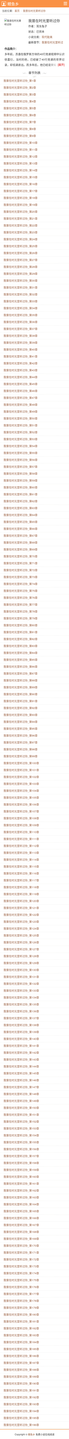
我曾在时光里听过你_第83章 (21, 646)
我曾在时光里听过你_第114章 (21, 859)
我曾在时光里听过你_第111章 (21, 839)
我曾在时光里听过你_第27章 (21, 260)
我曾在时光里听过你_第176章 (21, 1287)
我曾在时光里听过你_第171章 (21, 1252)
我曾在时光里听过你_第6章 (20, 115)
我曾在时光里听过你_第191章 (21, 1390)
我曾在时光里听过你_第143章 (21, 1059)
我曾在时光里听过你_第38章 (21, 336)
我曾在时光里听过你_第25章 (21, 246)
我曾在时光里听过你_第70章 (21, 556)
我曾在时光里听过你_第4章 (20, 101)
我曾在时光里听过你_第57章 (21, 467)
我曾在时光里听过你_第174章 (21, 1273)
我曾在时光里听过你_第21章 (21, 218)
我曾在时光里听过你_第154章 (21, 1135)
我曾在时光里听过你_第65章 (21, 522)
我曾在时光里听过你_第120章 (21, 901)
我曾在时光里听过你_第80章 (21, 625)
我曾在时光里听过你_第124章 (21, 928)
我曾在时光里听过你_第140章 (21, 1039)
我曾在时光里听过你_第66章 (21, 529)
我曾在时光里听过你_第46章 (21, 391)
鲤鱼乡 (13, 4)
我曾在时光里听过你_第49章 (21, 411)
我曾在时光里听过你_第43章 (21, 370)
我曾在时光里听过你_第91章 (21, 701)
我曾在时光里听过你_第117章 (21, 880)
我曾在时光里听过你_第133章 (21, 990)
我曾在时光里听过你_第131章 (21, 977)
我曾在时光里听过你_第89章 (21, 687)
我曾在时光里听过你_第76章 (21, 598)
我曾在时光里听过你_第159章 (21, 1170)
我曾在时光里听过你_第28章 (21, 267)
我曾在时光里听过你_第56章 (21, 460)
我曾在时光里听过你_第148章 (21, 1094)
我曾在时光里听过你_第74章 (21, 584)
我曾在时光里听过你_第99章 (21, 756)
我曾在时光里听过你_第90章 (21, 694)
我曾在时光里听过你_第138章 (21, 1025)
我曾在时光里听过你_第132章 (21, 984)
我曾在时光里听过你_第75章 (21, 591)
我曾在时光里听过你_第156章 (21, 1149)
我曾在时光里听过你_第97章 (21, 742)
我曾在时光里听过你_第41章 (21, 356)
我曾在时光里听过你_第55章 (21, 453)
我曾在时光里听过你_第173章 (21, 1266)
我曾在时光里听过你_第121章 (21, 908)
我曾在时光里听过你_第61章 (21, 494)
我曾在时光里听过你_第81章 (21, 632)
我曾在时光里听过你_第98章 (21, 749)
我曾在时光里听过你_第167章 (21, 1225)
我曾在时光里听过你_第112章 (21, 846)
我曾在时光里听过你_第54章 (21, 446)
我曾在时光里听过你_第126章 (21, 942)
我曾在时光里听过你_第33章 (21, 301)
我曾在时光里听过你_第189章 (21, 1376)
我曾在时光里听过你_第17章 (21, 191)
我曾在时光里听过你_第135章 (21, 1004)
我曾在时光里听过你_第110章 (21, 832)
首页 (17, 10)
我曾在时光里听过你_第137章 (21, 1018)
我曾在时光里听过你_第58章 (21, 473)
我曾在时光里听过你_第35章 (21, 315)
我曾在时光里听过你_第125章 (21, 935)
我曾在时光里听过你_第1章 (20, 81)
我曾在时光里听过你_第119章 (21, 894)
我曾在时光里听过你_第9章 (20, 136)
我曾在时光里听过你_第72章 (21, 570)
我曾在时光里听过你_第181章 (21, 1321)
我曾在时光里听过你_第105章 (21, 797)
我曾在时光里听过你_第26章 (21, 253)
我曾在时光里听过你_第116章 (21, 873)
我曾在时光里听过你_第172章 (21, 1259)
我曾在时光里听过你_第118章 (21, 887)
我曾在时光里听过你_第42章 (21, 363)
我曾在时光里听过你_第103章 (21, 784)
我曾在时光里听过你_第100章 (21, 763)
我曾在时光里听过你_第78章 (21, 611)
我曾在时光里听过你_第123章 (21, 922)
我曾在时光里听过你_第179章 (21, 1308)
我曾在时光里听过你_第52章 (21, 432)
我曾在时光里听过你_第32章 (21, 294)
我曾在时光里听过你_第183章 (21, 1335)
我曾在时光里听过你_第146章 (21, 1080)
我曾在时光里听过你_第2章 (20, 87)
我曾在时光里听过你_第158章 (21, 1163)
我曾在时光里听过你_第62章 (21, 501)
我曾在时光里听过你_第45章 (21, 384)
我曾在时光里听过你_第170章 (21, 1246)
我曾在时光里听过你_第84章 (21, 653)
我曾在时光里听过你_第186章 (21, 1356)
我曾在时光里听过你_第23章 (21, 232)
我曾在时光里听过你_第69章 (21, 549)
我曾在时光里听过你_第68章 (21, 542)
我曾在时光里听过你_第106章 (21, 804)
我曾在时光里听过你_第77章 (21, 604)
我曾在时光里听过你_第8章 (20, 129)
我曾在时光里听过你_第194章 (21, 1411)
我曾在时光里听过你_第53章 (21, 439)
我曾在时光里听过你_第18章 (21, 198)
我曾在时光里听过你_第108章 (21, 818)
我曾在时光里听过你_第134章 (21, 997)
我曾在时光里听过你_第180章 (21, 1314)
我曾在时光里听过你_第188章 (21, 1370)
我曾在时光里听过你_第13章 (21, 163)
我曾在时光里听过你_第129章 (21, 963)
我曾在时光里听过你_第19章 (21, 205)
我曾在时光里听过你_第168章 (21, 1232)
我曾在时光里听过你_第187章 (21, 1363)
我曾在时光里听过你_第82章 (21, 639)
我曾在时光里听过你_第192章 (21, 1397)
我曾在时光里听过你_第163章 (21, 1197)
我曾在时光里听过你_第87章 (21, 673)
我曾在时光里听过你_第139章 (21, 1032)
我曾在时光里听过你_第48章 (21, 405)
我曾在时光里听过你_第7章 (20, 122)
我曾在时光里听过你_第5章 (20, 108)
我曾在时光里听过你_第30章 (21, 280)
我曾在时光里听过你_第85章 (21, 660)
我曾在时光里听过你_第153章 (21, 1128)
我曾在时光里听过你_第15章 (21, 177)
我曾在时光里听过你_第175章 (21, 1280)
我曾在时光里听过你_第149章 (21, 1101)
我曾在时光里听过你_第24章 (21, 239)
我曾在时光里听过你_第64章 (21, 515)
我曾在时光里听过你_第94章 (21, 722)
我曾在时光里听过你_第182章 (21, 1328)
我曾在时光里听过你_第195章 (21, 1418)
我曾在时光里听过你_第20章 (21, 212)
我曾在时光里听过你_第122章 (21, 915)
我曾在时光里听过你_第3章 (20, 94)
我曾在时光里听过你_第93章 (21, 715)
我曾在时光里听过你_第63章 (21, 508)
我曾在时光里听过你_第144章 (21, 1066)
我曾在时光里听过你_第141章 (21, 1046)
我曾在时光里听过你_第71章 (21, 563)
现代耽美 (47, 37)
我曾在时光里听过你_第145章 (21, 1073)
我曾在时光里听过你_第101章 (21, 770)
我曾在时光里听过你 (34, 10)
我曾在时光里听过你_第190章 (21, 1383)
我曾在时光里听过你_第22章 (21, 225)
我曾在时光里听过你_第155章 (21, 1142)
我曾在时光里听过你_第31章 (21, 287)
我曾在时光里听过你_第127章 (21, 949)
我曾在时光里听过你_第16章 (21, 184)
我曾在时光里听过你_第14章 (21, 170)
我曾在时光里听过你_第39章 (21, 342)
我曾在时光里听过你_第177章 (21, 1294)
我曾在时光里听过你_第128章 (21, 956)
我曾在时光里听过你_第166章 (21, 1218)
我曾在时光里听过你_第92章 (21, 708)
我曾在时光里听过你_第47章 (21, 398)
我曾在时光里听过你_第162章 (21, 1190)
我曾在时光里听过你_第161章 (21, 1183)
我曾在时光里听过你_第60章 (21, 487)
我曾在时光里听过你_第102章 (21, 777)
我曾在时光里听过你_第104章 (21, 791)
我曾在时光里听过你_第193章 (21, 1404)
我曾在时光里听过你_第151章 (21, 1115)
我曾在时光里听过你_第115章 (21, 866)
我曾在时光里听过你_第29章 (21, 274)
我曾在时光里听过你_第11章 (21, 149)
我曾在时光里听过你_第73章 (21, 577)
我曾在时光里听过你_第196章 (21, 1425)
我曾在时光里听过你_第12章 (21, 156)
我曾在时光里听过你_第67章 (21, 536)
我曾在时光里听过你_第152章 (21, 1121)
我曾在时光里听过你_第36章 (21, 322)
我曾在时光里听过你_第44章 (21, 377)
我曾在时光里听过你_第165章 (21, 1211)
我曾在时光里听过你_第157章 (21, 1156)
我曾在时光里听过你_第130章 (21, 970)
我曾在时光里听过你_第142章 (21, 1052)
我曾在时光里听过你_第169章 (21, 1239)
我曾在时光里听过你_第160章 (21, 1177)
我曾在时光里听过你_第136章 (21, 1011)
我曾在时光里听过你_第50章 (21, 418)
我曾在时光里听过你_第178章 (21, 1301)
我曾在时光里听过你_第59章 (21, 480)
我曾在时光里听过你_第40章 (21, 349)
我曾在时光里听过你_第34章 (21, 308)
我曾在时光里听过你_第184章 (21, 1342)
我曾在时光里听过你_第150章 (21, 1108)
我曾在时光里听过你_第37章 (21, 329)
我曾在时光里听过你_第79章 (21, 618)
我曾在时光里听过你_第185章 (21, 1349)
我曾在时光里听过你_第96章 (21, 735)
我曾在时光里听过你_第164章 (21, 1204)
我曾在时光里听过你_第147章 (21, 1087)
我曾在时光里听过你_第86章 (21, 666)
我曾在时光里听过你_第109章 (21, 825)
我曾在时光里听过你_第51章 (21, 425)
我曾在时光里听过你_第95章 (21, 729)
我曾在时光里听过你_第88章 (21, 680)
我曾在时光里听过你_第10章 (21, 143)
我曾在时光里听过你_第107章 (21, 811)
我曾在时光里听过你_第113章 (21, 853)
